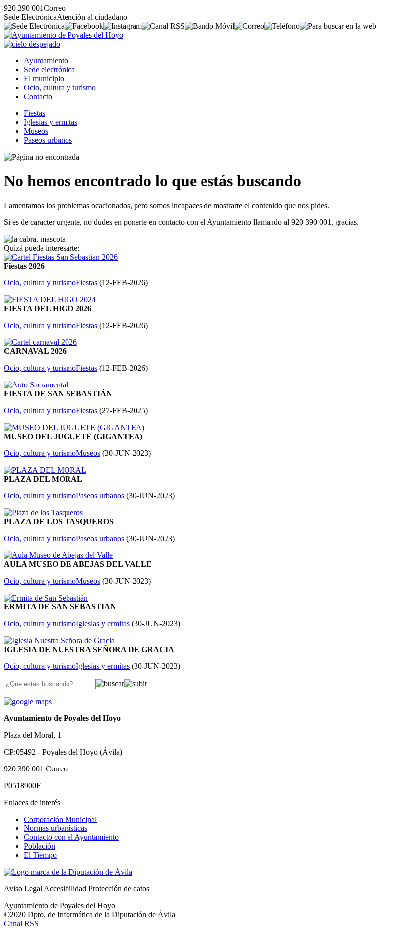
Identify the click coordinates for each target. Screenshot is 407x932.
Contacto (38, 96)
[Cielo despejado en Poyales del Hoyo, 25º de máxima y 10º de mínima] (32, 44)
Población (39, 846)
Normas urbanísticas (55, 828)
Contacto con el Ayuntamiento (71, 837)
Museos (36, 131)
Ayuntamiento (46, 60)
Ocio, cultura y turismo (60, 87)
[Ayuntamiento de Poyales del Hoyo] (63, 35)
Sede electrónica (49, 69)
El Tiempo (40, 855)
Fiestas (34, 113)
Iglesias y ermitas (50, 122)
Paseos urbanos (48, 140)
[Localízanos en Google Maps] (28, 701)
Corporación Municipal (60, 819)
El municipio (44, 78)
